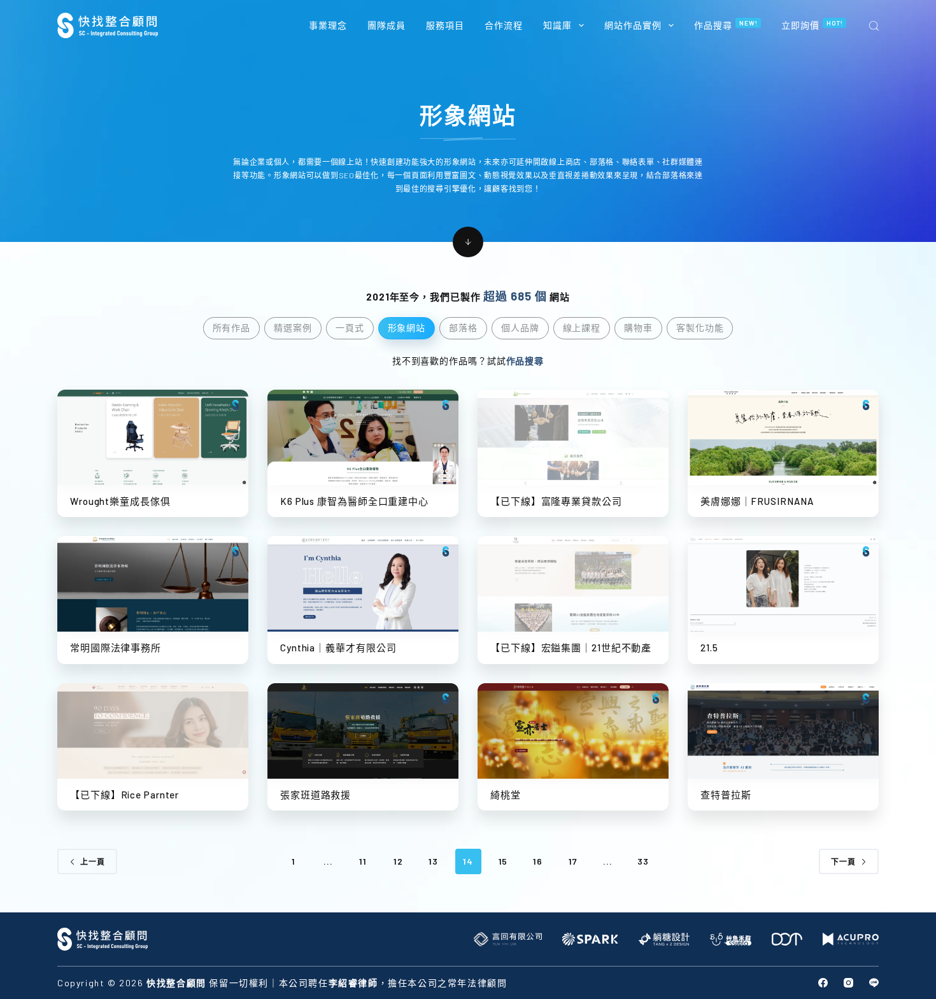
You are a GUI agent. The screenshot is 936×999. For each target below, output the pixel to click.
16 (537, 861)
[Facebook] (823, 983)
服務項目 (445, 25)
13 (433, 861)
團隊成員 (386, 25)
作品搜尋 (726, 25)
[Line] (874, 983)
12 (398, 861)
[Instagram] (848, 983)
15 (503, 861)
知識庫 (557, 25)
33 (643, 861)
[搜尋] (874, 26)
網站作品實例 (633, 25)
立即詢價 (812, 25)
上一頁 (92, 861)
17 (573, 861)
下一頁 (843, 861)
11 (363, 861)
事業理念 (328, 25)
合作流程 (504, 25)
